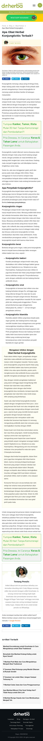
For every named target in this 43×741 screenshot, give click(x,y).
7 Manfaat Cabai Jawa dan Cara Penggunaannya (21, 685)
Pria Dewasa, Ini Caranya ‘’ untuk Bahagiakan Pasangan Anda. (21, 141)
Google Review (14, 621)
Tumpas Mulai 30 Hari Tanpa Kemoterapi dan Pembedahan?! (20, 127)
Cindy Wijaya (15, 43)
